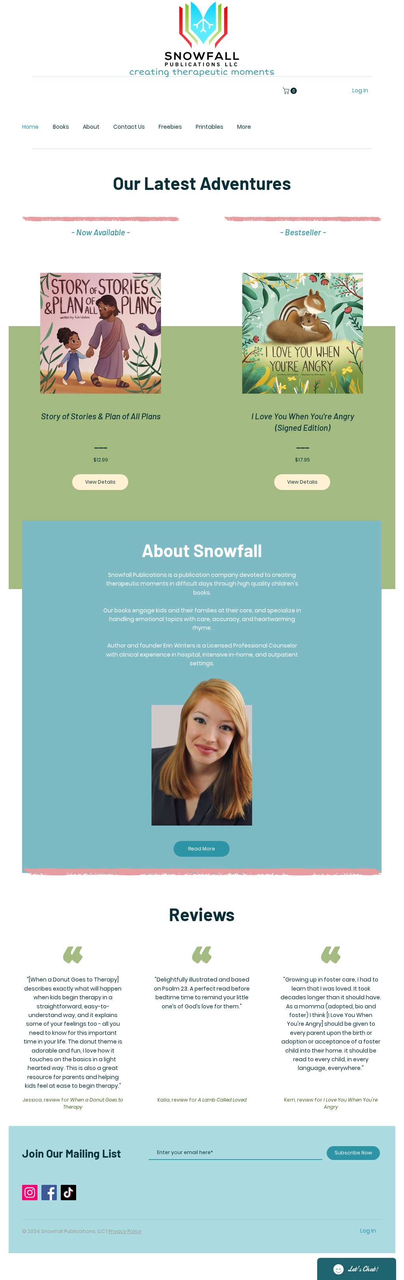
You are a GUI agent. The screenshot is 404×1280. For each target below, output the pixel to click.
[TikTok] (68, 1192)
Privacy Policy (125, 1231)
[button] (290, 91)
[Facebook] (49, 1192)
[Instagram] (29, 1192)
